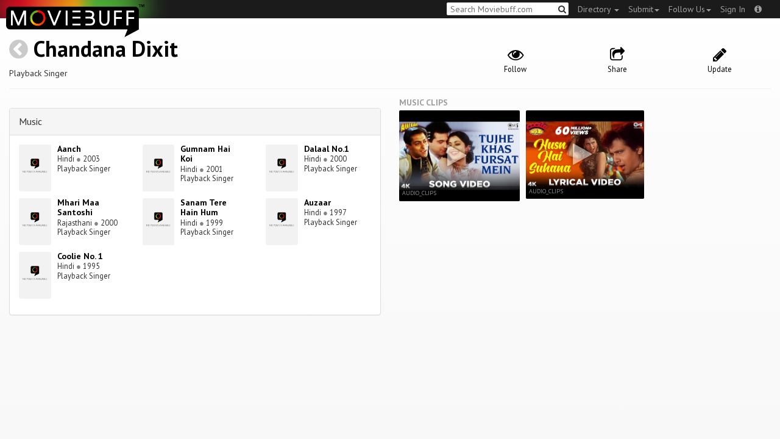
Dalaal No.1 (326, 148)
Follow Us (686, 9)
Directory (595, 9)
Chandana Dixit (106, 48)
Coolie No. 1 (80, 256)
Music (30, 121)
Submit (640, 9)
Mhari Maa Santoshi (78, 207)
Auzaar (317, 202)
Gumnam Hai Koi (205, 154)
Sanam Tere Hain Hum (203, 207)
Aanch (69, 148)
